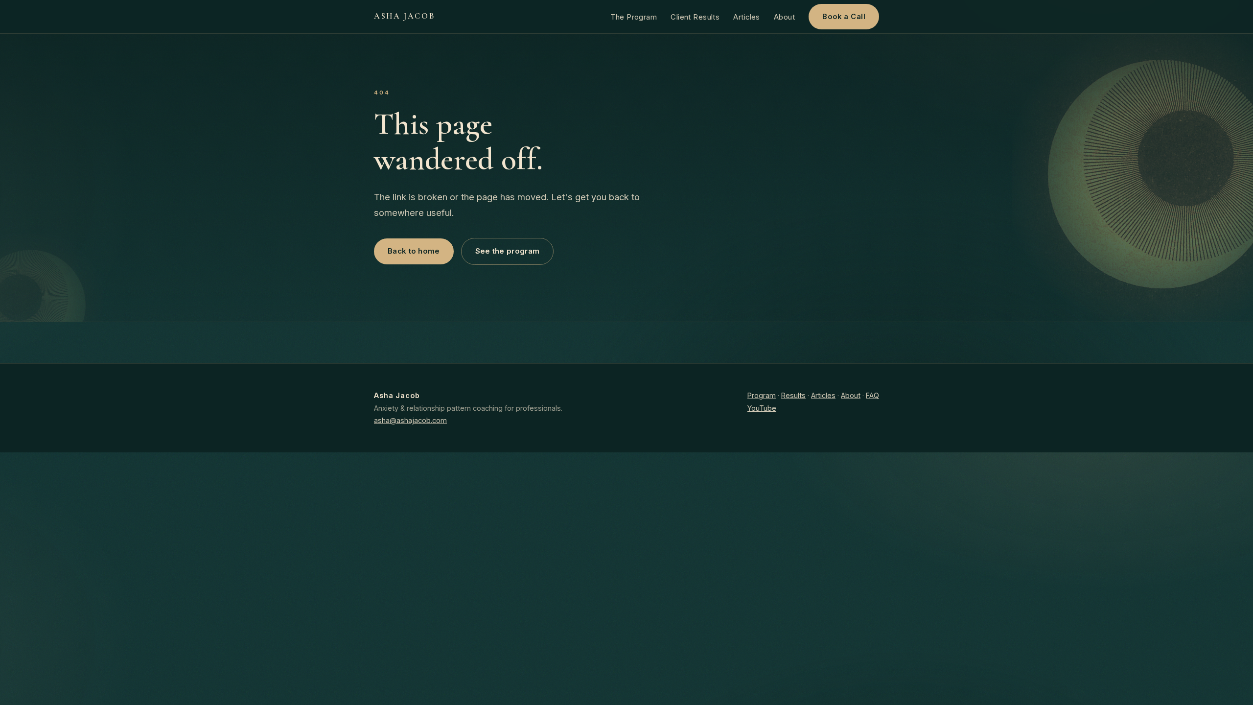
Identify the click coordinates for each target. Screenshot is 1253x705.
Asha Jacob (404, 16)
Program (761, 395)
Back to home (414, 251)
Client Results (695, 17)
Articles (746, 17)
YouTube (761, 408)
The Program (633, 17)
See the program (507, 251)
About (784, 17)
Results (793, 395)
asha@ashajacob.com (410, 420)
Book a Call (843, 16)
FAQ (872, 395)
